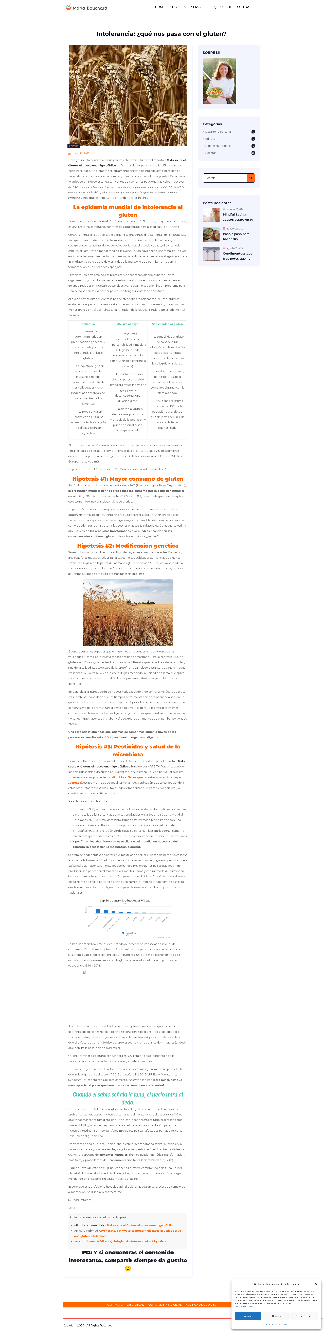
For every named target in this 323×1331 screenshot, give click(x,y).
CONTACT (244, 7)
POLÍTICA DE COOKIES (200, 1304)
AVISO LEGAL (135, 1304)
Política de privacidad (276, 1324)
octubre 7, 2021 (235, 209)
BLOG (174, 7)
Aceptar (248, 1316)
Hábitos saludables (217, 145)
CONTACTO (115, 1304)
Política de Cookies (244, 1306)
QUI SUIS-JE (223, 7)
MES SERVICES (195, 7)
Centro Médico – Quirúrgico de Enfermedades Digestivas (126, 1241)
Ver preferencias (304, 1316)
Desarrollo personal (218, 131)
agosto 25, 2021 (235, 228)
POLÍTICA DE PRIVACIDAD (164, 1304)
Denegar (276, 1316)
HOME (160, 7)
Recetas (210, 153)
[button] (316, 1284)
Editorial (74, 145)
